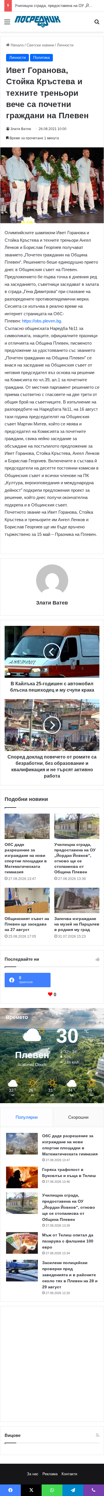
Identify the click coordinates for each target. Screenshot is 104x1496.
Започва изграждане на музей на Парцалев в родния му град (76, 924)
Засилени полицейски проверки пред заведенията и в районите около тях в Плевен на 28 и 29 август (70, 1274)
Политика (41, 57)
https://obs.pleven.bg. (42, 320)
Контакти (69, 1474)
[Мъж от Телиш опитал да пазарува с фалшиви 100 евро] (22, 1243)
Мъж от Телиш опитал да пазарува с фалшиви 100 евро (67, 1241)
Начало (17, 45)
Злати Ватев (20, 129)
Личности (65, 45)
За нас (32, 1474)
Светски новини (40, 45)
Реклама (49, 1474)
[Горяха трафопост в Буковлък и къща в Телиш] (22, 1177)
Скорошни (78, 1117)
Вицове (13, 1435)
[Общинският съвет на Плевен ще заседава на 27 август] (27, 900)
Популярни (27, 1117)
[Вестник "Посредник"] (37, 22)
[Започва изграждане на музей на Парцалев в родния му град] (76, 900)
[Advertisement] (52, 1364)
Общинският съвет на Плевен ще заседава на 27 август (27, 924)
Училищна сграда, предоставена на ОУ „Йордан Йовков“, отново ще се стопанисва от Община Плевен (68, 1207)
